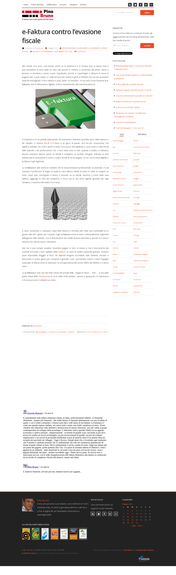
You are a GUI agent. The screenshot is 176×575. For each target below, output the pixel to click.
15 (128, 517)
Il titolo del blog (37, 4)
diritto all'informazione (121, 197)
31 (137, 523)
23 (132, 520)
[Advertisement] (63, 308)
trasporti (116, 204)
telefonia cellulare (119, 178)
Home (25, 4)
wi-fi (114, 229)
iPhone (115, 286)
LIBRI (135, 242)
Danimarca (37, 51)
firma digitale (59, 51)
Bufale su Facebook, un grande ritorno (131, 101)
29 (128, 523)
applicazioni (137, 185)
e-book (136, 248)
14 (123, 517)
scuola (115, 267)
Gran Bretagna (118, 141)
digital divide (117, 191)
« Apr (133, 525)
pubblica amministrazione (143, 210)
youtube (136, 160)
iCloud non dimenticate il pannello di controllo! (134, 96)
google (135, 166)
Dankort (61, 251)
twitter (115, 254)
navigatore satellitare (120, 292)
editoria (116, 248)
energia (136, 235)
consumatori (138, 223)
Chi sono (63, 4)
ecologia (136, 197)
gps (114, 147)
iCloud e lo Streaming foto (126, 122)
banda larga (117, 172)
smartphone (137, 286)
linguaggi (136, 204)
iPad (114, 261)
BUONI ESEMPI (82, 48)
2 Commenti (81, 51)
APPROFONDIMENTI (69, 48)
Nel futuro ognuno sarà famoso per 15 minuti (133, 90)
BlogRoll (142, 134)
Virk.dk (46, 143)
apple (135, 273)
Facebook (137, 279)
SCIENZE (116, 216)
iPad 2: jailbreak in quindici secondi (129, 84)
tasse (70, 51)
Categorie (73, 4)
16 (132, 517)
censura (136, 191)
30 (132, 523)
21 (123, 520)
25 (141, 520)
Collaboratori (51, 4)
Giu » (140, 525)
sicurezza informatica (141, 147)
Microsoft (136, 229)
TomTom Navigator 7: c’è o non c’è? (130, 128)
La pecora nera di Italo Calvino (128, 107)
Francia (115, 235)
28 (123, 523)
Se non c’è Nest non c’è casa (95, 332)
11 (141, 514)
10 (137, 514)
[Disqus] (65, 372)
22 (128, 520)
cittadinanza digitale (140, 254)
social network (118, 185)
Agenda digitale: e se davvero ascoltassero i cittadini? (55, 332)
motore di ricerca (119, 223)
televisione (137, 172)
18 (141, 517)
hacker (135, 141)
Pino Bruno (39, 48)
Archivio (83, 4)
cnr (114, 210)
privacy (115, 153)
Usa (114, 242)
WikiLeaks (137, 153)
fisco (66, 51)
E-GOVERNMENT (119, 273)
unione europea (139, 267)
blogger (136, 178)
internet (136, 292)
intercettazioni (118, 166)
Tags (122, 134)
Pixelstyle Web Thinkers (144, 550)
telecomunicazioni (140, 216)
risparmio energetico (141, 261)
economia (116, 279)
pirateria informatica (120, 160)
